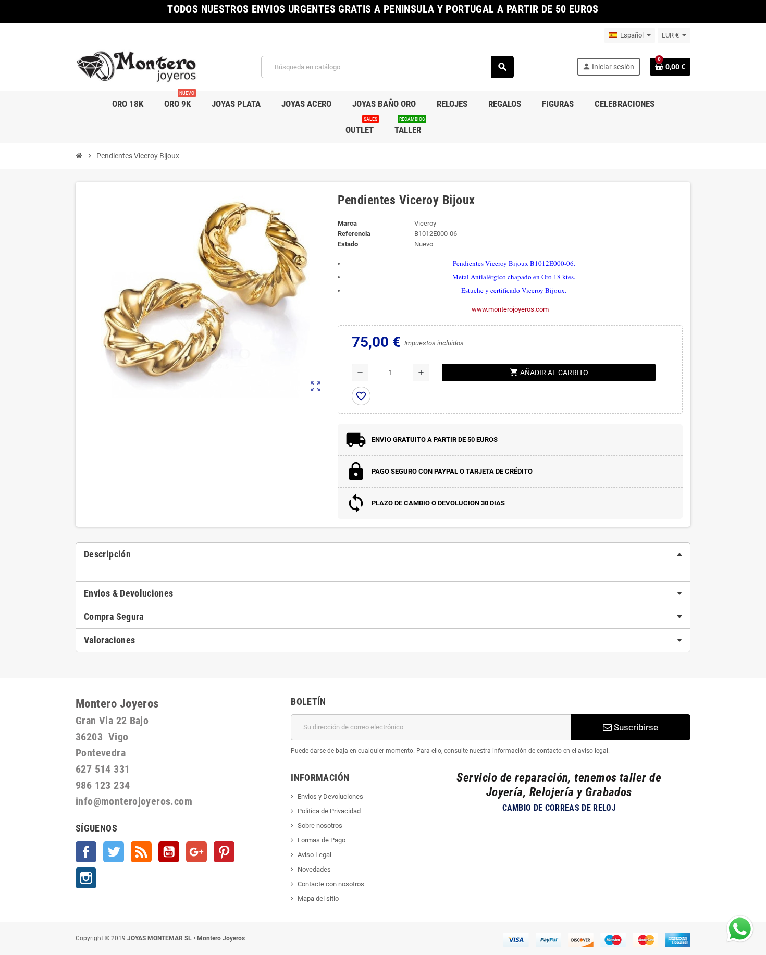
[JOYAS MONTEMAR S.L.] (137, 66)
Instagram (86, 877)
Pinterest (224, 851)
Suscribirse (635, 727)
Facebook (86, 851)
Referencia (354, 234)
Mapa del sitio (318, 898)
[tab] (383, 554)
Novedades (314, 869)
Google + (196, 851)
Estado (348, 244)
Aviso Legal (314, 855)
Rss (141, 851)
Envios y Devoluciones (330, 796)
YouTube (168, 851)
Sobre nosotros (320, 825)
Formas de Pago (321, 840)
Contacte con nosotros (331, 884)
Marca (347, 223)
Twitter (113, 851)
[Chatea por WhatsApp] (740, 928)
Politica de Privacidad (329, 811)
